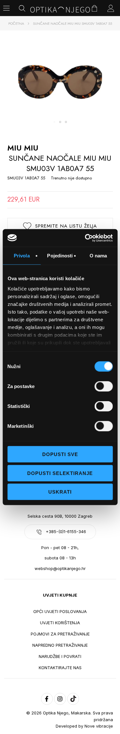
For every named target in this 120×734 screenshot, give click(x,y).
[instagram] (60, 699)
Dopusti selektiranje (60, 473)
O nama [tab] (98, 255)
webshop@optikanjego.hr (60, 568)
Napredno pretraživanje (60, 645)
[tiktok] (73, 699)
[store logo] (60, 9)
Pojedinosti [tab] (60, 255)
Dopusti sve (60, 454)
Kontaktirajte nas (60, 667)
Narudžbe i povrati (60, 656)
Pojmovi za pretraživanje (60, 633)
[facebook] (47, 699)
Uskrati (60, 492)
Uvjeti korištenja (60, 622)
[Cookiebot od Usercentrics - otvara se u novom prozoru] (85, 238)
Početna (16, 23)
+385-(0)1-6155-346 (66, 531)
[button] (54, 122)
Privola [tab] (22, 255)
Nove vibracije (98, 726)
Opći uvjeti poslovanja (60, 611)
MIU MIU (22, 147)
